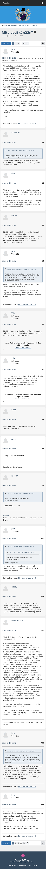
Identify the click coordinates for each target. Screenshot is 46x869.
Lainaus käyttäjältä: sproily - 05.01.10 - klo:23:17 (21, 546)
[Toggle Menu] (42, 3)
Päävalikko (6, 3)
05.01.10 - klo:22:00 (9, 261)
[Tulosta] (43, 43)
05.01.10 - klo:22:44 (9, 419)
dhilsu (14, 586)
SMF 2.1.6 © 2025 (16, 862)
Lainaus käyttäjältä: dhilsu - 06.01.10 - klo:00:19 (21, 751)
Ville (13, 313)
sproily (14, 475)
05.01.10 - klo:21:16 (9, 183)
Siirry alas (6, 43)
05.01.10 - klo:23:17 (9, 485)
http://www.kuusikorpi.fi (27, 124)
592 (24, 43)
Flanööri (6, 515)
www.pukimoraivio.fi (23, 347)
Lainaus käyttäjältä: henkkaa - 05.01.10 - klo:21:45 (21, 269)
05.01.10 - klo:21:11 (9, 142)
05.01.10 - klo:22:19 (9, 324)
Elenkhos (15, 132)
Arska (14, 439)
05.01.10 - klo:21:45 (9, 225)
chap (13, 173)
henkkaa (15, 215)
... (21, 43)
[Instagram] (23, 855)
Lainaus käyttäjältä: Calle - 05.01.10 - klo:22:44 (20, 493)
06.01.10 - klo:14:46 (9, 743)
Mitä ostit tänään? (17, 32)
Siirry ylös (6, 843)
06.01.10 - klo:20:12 (9, 805)
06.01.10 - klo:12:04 (9, 630)
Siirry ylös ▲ (33, 865)
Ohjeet (9, 865)
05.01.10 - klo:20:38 (9, 58)
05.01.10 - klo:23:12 (9, 449)
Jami (13, 49)
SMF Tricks (25, 860)
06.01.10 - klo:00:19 (9, 596)
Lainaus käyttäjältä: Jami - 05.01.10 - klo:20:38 (20, 150)
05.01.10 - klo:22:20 (9, 369)
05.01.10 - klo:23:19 (9, 538)
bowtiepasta (17, 620)
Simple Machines (28, 862)
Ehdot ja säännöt (20, 865)
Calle (13, 409)
